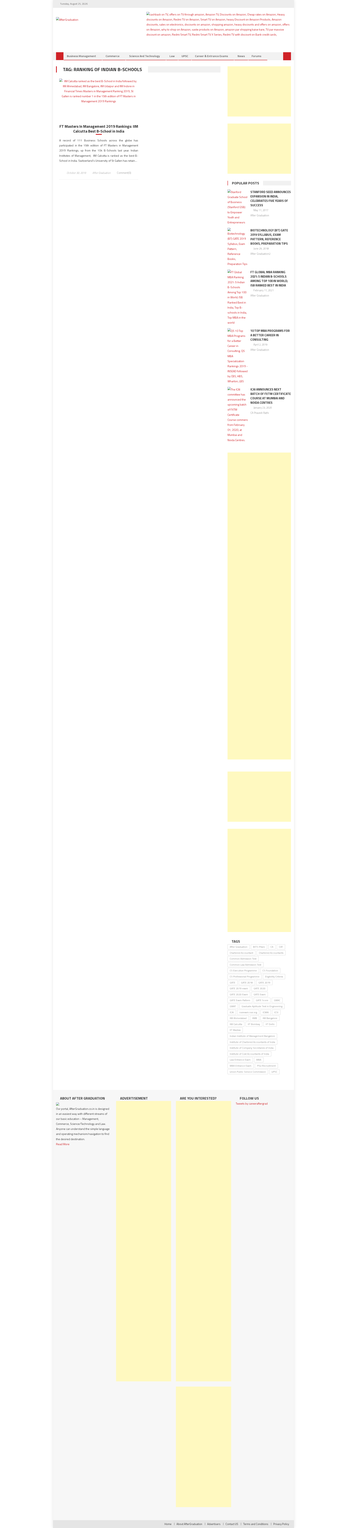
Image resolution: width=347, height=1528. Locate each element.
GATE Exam (260, 994)
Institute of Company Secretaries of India (252, 1048)
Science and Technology (144, 56)
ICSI (276, 1012)
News (241, 56)
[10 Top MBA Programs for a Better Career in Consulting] (238, 356)
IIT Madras (235, 1030)
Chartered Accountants (271, 953)
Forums (256, 56)
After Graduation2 (260, 254)
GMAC (277, 1000)
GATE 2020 (259, 988)
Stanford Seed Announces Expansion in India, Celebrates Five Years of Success (270, 198)
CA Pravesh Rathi (259, 413)
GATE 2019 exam (239, 988)
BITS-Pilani (259, 947)
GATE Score (262, 1000)
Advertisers (213, 1524)
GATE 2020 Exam (239, 994)
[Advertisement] (259, 91)
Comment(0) (124, 173)
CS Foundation (270, 970)
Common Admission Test (243, 959)
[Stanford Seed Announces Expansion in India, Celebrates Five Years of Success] (238, 207)
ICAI (232, 1012)
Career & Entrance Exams (211, 56)
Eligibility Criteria (274, 976)
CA (271, 947)
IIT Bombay (254, 1024)
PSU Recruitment (266, 1066)
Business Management (81, 56)
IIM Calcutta (236, 1024)
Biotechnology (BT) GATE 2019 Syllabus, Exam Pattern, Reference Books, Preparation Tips (269, 237)
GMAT (233, 1006)
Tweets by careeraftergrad (252, 1103)
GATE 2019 (264, 982)
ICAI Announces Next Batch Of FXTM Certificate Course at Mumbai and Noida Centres (270, 396)
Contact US (232, 1524)
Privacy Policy (281, 1524)
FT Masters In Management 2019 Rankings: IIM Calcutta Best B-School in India (98, 129)
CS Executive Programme (243, 970)
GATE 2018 (247, 982)
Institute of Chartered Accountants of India (252, 1042)
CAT (281, 947)
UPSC (185, 56)
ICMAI (266, 1012)
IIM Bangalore (270, 1018)
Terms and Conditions (255, 1524)
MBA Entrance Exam (240, 1066)
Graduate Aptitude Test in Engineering (262, 1006)
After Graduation (101, 173)
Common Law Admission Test (245, 965)
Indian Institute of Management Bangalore (252, 1036)
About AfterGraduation (189, 1524)
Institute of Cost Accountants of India (249, 1054)
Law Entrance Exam (240, 1060)
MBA (258, 1060)
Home (167, 1524)
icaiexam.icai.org (248, 1012)
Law (172, 56)
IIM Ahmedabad (238, 1018)
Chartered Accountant (241, 953)
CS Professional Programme (244, 976)
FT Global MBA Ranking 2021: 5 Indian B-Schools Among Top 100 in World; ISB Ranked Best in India (269, 279)
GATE (232, 982)
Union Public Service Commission (248, 1072)
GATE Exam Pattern (240, 1000)
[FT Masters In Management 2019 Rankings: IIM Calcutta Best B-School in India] (98, 91)
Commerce (112, 56)
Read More (62, 1144)
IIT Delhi (270, 1024)
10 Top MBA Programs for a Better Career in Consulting (270, 335)
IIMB (254, 1018)
